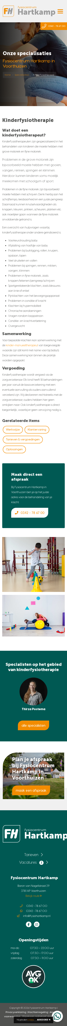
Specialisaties (22, 75)
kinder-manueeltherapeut (22, 345)
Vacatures (30, 862)
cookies (31, 1020)
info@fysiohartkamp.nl (36, 916)
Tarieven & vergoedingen (23, 439)
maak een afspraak (31, 790)
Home (8, 75)
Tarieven (31, 855)
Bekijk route (32, 896)
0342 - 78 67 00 (32, 512)
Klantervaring (37, 429)
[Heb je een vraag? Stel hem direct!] (57, 1016)
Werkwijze (13, 429)
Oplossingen (14, 449)
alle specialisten (33, 725)
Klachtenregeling (38, 1012)
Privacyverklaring (16, 1012)
